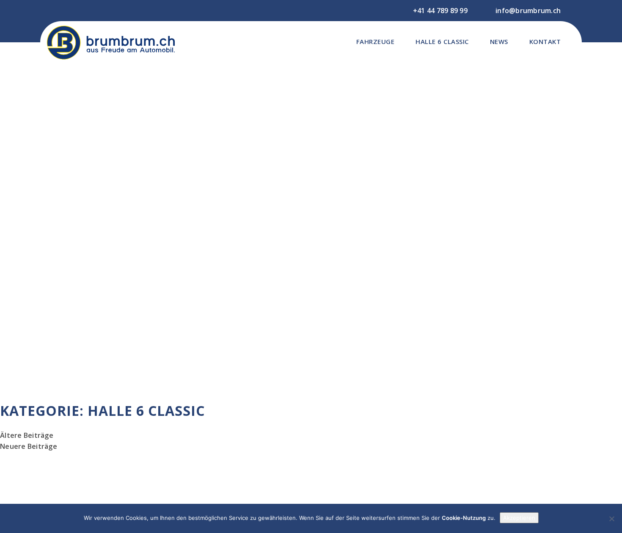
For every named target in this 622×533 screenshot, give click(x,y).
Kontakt (545, 41)
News (499, 41)
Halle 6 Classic (442, 41)
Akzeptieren (519, 517)
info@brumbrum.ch (528, 10)
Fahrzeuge (375, 41)
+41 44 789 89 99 (440, 10)
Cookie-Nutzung (464, 517)
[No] (611, 518)
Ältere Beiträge (26, 435)
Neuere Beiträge (28, 446)
